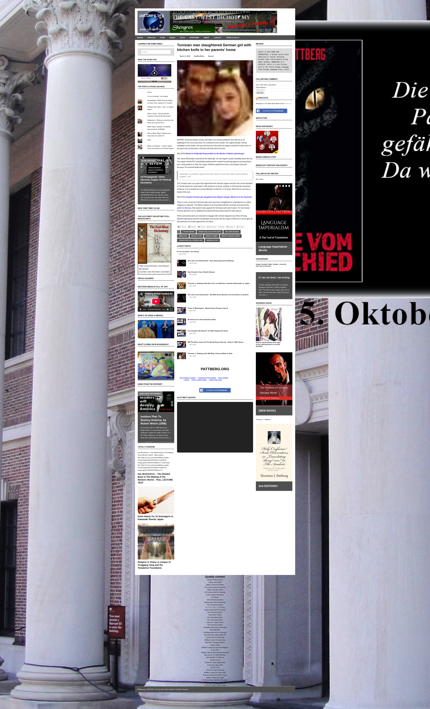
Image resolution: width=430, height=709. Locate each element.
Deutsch (211, 56)
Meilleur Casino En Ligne (215, 669)
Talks (182, 38)
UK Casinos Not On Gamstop (215, 579)
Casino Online (215, 636)
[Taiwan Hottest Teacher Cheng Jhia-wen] (156, 399)
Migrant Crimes (212, 236)
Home (149, 92)
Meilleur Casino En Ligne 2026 (215, 664)
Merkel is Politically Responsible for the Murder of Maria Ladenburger (215, 154)
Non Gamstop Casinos (215, 591)
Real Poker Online (215, 606)
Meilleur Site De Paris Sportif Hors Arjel (215, 644)
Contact (217, 38)
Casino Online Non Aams (215, 586)
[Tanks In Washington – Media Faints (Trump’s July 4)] (181, 312)
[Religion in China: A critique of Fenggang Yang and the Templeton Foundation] (156, 550)
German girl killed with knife (209, 232)
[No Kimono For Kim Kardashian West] (181, 324)
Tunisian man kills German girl (191, 240)
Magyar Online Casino (215, 571)
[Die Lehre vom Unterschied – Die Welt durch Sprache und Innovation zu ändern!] (181, 301)
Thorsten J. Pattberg (263, 418)
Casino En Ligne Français (215, 661)
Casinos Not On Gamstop (215, 629)
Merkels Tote (196, 236)
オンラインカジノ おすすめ (215, 599)
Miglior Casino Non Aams (215, 576)
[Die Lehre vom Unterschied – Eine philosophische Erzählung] (181, 265)
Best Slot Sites (215, 621)
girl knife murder (232, 232)
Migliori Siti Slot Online (215, 581)
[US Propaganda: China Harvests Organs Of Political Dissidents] (156, 173)
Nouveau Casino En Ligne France (215, 666)
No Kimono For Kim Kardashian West (202, 319)
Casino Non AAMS (215, 574)
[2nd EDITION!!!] (274, 451)
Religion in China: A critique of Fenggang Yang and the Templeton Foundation (154, 556)
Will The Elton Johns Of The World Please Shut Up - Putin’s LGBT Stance (215, 342)
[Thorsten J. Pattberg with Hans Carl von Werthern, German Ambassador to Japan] (181, 288)
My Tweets (259, 179)
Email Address (261, 87)
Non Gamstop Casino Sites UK (215, 626)
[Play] (141, 309)
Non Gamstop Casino (215, 604)
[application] (156, 301)
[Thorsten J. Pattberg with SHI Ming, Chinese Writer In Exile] (181, 358)
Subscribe (260, 93)
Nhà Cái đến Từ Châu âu (215, 649)
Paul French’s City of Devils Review (201, 272)
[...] (169, 200)
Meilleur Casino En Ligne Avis (215, 631)
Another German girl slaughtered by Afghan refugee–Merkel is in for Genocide (219, 197)
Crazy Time (215, 641)
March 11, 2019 (185, 56)
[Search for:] (156, 52)
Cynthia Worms (188, 232)
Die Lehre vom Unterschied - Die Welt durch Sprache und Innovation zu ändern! (218, 295)
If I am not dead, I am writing (188, 251)
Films (162, 38)
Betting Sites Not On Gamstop (215, 594)
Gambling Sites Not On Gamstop (215, 619)
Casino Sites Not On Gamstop (215, 601)
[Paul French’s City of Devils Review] (181, 276)
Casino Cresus (215, 651)
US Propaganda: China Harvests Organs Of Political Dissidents (156, 180)
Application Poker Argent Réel (215, 674)
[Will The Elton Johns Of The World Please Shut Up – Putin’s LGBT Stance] (181, 346)
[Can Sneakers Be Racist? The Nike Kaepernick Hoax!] (181, 335)
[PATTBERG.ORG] (215, 21)
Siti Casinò (215, 589)
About (206, 38)
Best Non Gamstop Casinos (215, 634)
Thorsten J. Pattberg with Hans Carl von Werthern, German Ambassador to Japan (219, 283)
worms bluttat (212, 240)
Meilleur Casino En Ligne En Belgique (215, 639)
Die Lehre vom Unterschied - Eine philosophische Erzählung (211, 261)
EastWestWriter (199, 56)
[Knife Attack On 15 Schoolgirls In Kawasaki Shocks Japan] (156, 504)
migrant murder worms (231, 236)
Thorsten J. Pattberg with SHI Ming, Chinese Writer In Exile (210, 353)
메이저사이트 (215, 659)
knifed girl (183, 236)
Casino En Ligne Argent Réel (215, 654)
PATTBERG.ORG (215, 369)
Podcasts (263, 98)
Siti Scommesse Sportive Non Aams (215, 671)
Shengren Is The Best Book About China (270, 103)
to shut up (186, 208)
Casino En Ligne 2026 (215, 656)
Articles (151, 38)
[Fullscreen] (171, 309)
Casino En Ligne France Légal (215, 676)
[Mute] (168, 309)
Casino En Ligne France (215, 614)
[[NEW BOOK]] (274, 377)
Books (140, 38)
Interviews (194, 38)
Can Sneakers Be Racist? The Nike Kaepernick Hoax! (208, 331)
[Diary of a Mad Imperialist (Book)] (274, 211)
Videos (172, 38)
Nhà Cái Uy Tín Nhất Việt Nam (215, 646)
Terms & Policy (232, 38)
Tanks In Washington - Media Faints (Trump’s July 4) (208, 308)
